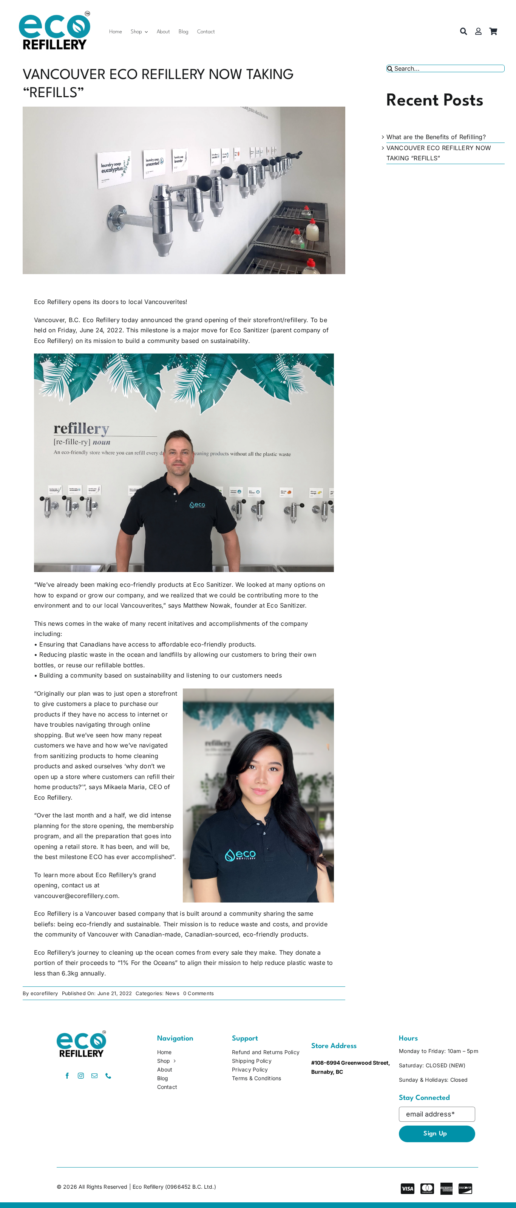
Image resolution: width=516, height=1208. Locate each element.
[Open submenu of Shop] (146, 31)
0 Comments (198, 993)
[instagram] (81, 1076)
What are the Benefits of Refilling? (436, 137)
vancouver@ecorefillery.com (76, 895)
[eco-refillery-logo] (54, 14)
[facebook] (67, 1076)
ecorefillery (44, 993)
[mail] (94, 1076)
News (172, 993)
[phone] (108, 1076)
